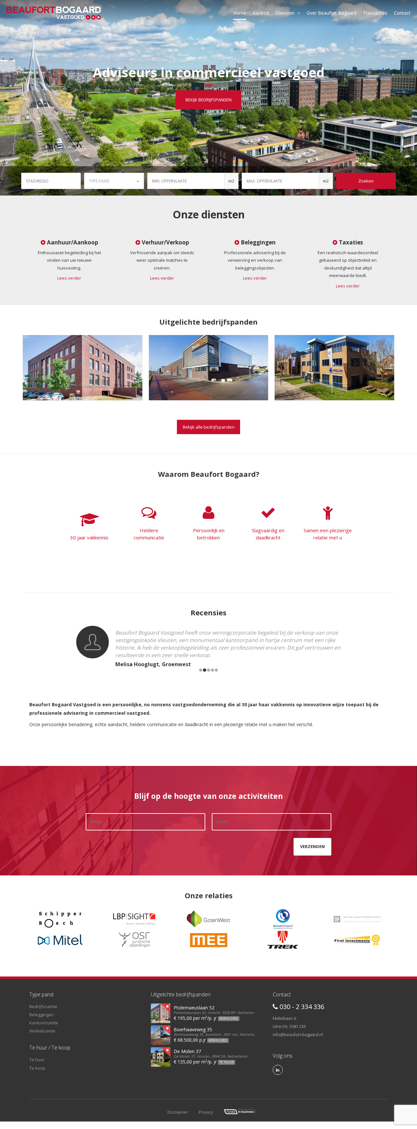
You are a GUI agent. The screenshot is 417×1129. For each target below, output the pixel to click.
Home (239, 13)
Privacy (206, 1112)
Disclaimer (177, 1112)
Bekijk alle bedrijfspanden (209, 427)
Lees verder (69, 278)
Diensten (285, 13)
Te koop (37, 1068)
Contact (402, 13)
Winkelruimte (42, 1031)
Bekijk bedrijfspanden (208, 100)
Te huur (37, 1060)
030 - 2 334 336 (301, 1006)
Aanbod (261, 13)
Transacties (375, 13)
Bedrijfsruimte (43, 1006)
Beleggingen (41, 1015)
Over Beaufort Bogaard (331, 13)
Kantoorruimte (43, 1023)
